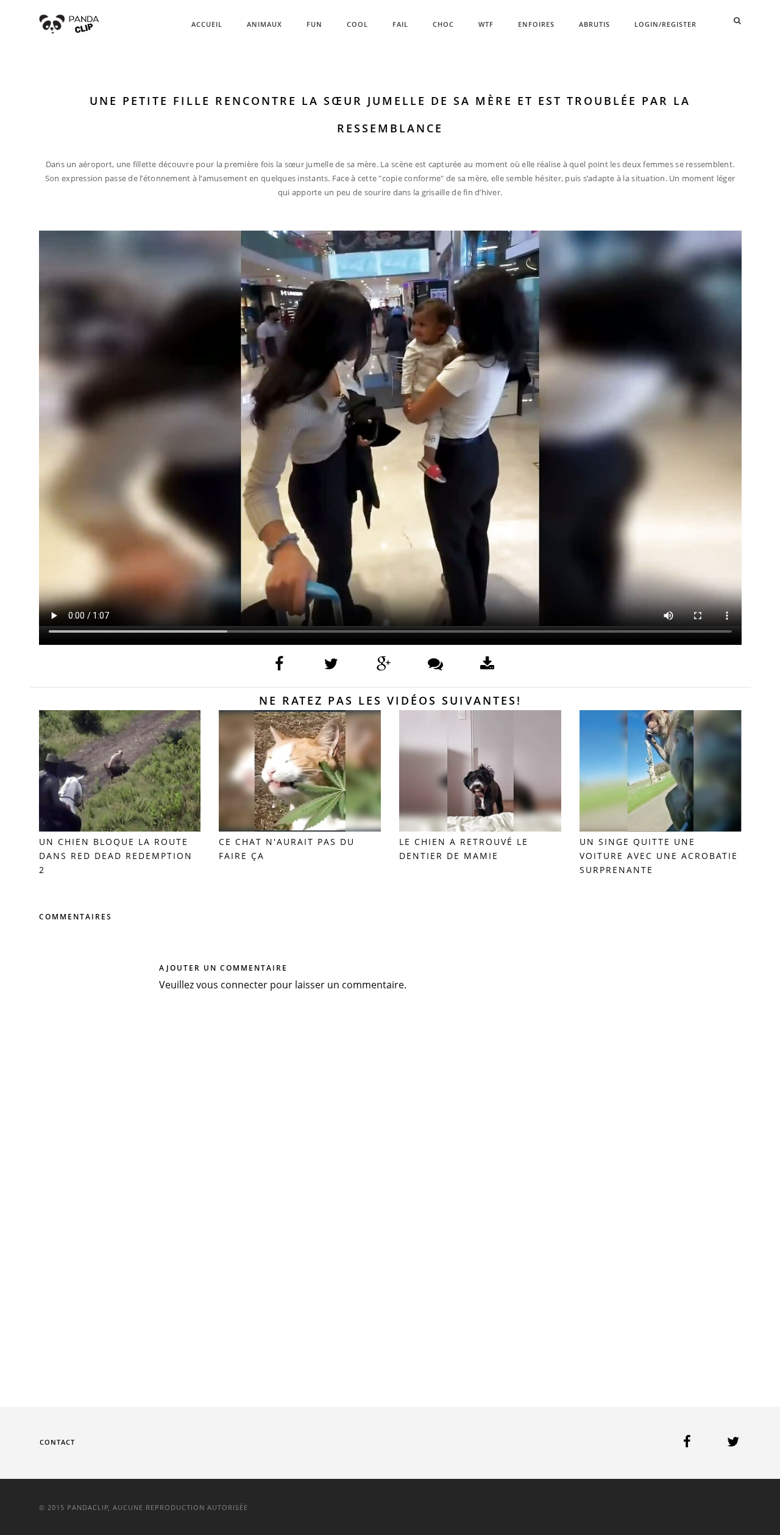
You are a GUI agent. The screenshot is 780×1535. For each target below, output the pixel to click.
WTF (486, 24)
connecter (244, 984)
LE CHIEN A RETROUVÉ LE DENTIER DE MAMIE (463, 848)
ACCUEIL (206, 24)
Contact (57, 1442)
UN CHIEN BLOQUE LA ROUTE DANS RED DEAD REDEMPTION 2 (116, 855)
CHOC (443, 24)
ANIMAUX (264, 24)
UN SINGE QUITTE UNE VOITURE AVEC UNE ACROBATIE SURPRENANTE (659, 855)
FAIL (400, 24)
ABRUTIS (594, 24)
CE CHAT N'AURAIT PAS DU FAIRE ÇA (287, 848)
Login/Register (665, 24)
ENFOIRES (536, 24)
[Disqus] (390, 1181)
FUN (314, 24)
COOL (357, 24)
